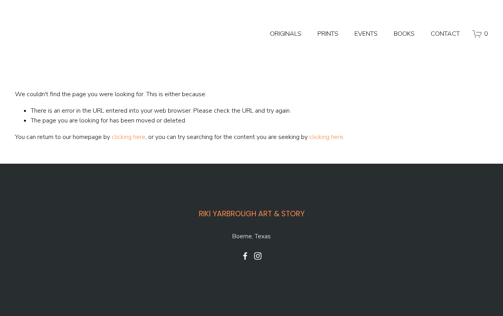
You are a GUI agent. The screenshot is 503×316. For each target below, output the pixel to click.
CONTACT (445, 33)
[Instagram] (258, 256)
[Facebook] (245, 256)
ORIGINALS (285, 33)
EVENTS (366, 33)
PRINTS (328, 33)
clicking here (128, 137)
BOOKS (404, 33)
